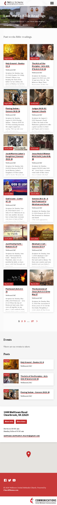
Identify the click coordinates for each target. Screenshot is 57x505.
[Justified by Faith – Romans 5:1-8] (15, 232)
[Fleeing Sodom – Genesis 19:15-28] (15, 97)
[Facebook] (5, 480)
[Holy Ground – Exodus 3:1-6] (15, 52)
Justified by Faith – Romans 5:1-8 (14, 245)
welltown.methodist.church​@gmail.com (22, 436)
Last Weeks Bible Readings (36, 22)
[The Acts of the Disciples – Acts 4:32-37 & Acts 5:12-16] (42, 52)
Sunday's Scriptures (17, 22)
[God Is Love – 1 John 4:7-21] (15, 187)
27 (32, 321)
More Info (9, 421)
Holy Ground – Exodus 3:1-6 (32, 362)
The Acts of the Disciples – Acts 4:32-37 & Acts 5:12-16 (41, 66)
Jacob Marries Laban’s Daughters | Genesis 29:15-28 (15, 156)
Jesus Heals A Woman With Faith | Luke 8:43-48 (41, 156)
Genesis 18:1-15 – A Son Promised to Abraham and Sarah (40, 201)
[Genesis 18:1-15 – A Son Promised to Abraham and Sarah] (42, 187)
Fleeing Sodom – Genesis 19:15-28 (13, 109)
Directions (21, 421)
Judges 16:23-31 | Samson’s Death (39, 109)
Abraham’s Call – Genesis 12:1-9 (39, 245)
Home (5, 22)
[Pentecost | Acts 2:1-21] (15, 278)
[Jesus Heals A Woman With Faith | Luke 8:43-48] (42, 142)
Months (26, 25)
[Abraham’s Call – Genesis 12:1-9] (42, 232)
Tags (17, 25)
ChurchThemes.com (10, 490)
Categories (7, 25)
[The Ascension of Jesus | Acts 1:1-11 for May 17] (42, 278)
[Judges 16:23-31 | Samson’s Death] (42, 97)
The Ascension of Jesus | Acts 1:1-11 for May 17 (41, 291)
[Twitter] (9, 480)
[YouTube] (14, 480)
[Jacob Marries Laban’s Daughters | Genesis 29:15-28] (15, 142)
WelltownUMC (11, 70)
